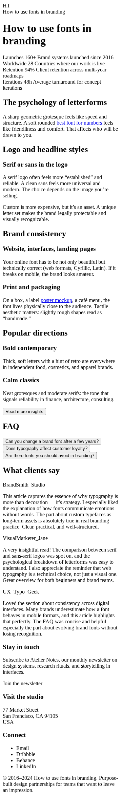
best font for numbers (79, 123)
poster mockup (56, 300)
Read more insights (24, 411)
